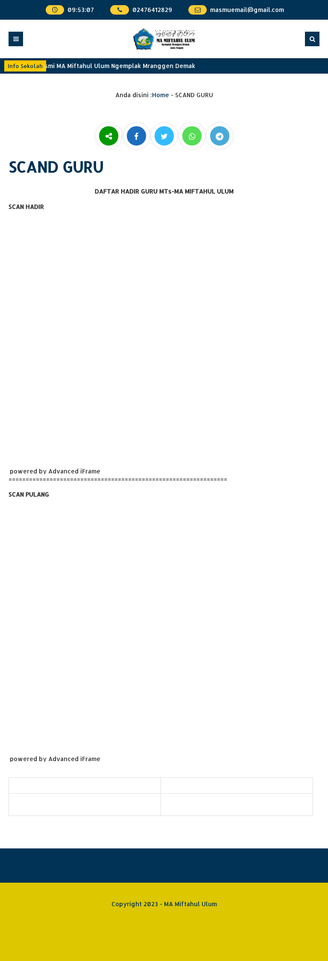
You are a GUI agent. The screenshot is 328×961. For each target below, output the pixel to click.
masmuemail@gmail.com (247, 9)
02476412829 (152, 9)
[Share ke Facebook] (137, 136)
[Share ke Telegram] (220, 136)
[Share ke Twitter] (165, 136)
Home (160, 94)
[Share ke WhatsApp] (192, 137)
